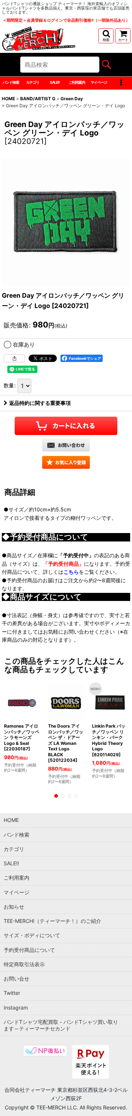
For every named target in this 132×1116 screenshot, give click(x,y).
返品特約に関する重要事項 (40, 403)
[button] (106, 35)
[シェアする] (14, 358)
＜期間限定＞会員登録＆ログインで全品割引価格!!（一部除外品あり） (66, 20)
